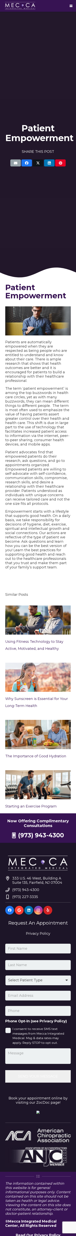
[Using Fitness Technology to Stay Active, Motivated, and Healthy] (38, 620)
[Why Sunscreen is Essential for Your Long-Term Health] (38, 677)
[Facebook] (9, 910)
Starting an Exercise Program (31, 806)
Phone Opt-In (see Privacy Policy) (36, 1021)
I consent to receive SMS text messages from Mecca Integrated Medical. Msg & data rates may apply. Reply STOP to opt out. (38, 1036)
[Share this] (26, 162)
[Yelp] (47, 910)
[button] (71, 5)
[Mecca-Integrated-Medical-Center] (20, 6)
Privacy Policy (38, 933)
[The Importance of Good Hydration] (38, 734)
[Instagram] (38, 910)
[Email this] (15, 162)
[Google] (19, 910)
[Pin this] (60, 162)
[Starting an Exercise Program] (38, 784)
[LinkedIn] (28, 910)
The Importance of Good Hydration (35, 756)
